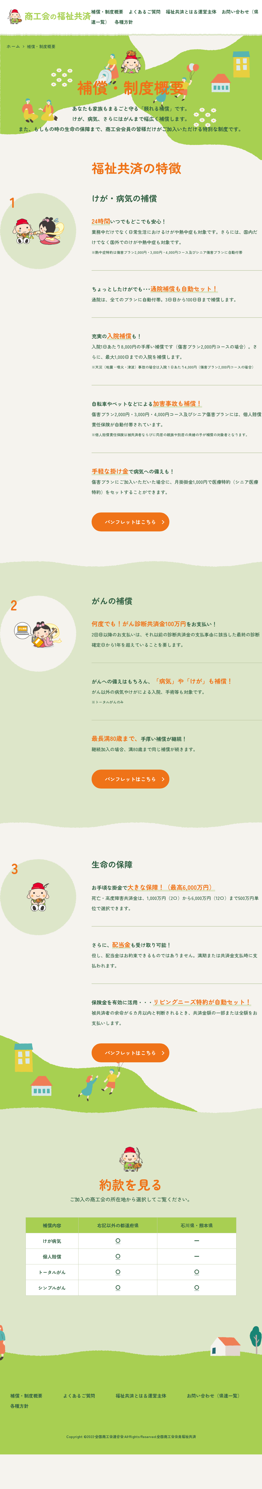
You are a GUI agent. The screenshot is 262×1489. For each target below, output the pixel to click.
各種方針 (124, 21)
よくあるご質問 (144, 11)
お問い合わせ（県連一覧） (214, 1395)
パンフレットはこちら (130, 522)
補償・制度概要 (107, 11)
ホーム (13, 46)
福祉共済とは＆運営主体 (191, 11)
